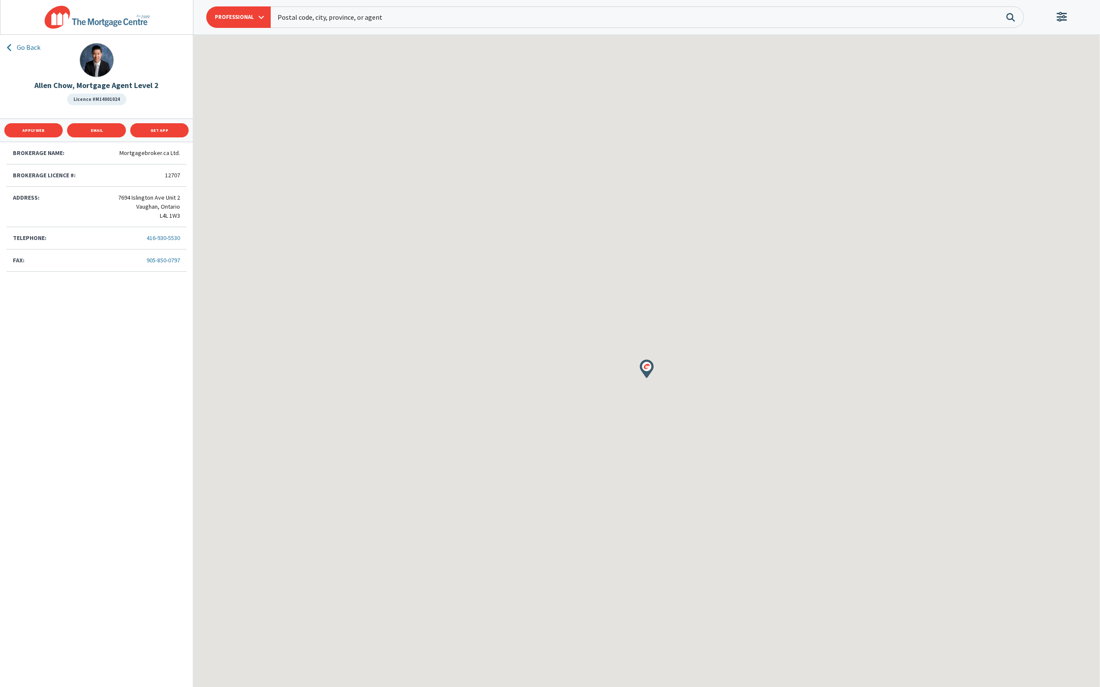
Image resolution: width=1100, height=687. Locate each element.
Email (97, 130)
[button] (238, 17)
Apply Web (33, 130)
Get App (159, 130)
